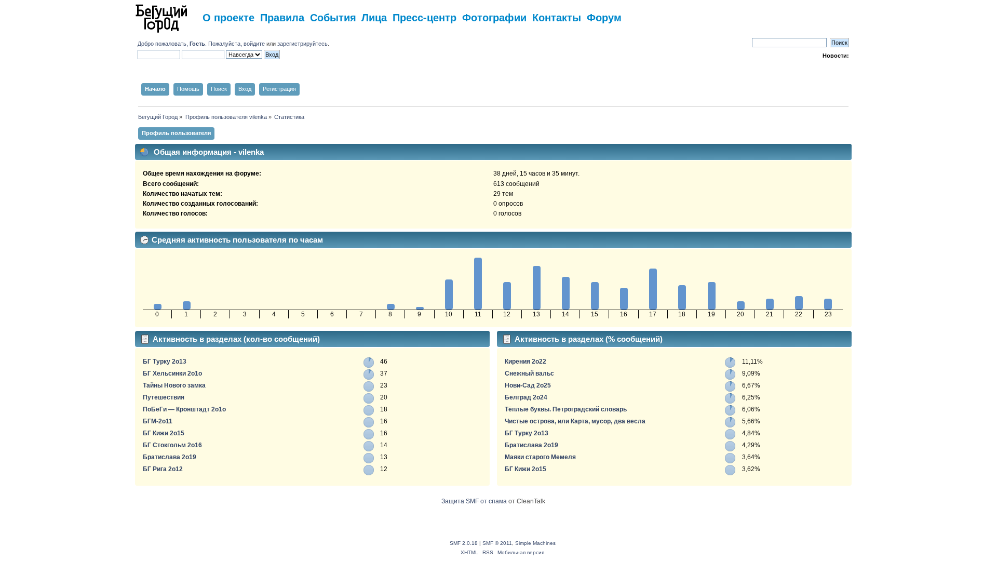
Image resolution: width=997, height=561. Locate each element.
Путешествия (163, 397)
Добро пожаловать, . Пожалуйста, (191, 44)
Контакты (556, 16)
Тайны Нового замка (174, 385)
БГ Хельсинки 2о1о (172, 373)
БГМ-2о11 (157, 421)
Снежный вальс (529, 373)
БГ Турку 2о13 (164, 361)
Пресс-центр (424, 16)
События (333, 16)
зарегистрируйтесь (302, 44)
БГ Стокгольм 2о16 (172, 445)
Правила (282, 16)
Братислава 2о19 (169, 457)
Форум (604, 16)
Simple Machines (535, 543)
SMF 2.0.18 (464, 543)
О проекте (228, 16)
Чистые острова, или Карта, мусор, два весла (575, 421)
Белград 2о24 (526, 397)
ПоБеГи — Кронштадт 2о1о (184, 409)
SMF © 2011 (497, 543)
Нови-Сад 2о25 (528, 385)
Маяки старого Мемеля (540, 457)
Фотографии (494, 16)
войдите (254, 44)
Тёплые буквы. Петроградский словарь (566, 409)
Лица (374, 16)
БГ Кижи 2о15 (163, 433)
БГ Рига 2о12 (163, 469)
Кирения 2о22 (525, 361)
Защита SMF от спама (474, 501)
